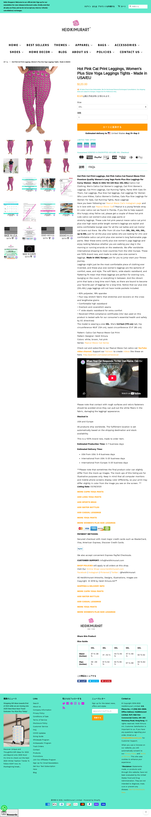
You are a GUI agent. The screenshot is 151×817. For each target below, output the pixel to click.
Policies (104, 52)
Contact (36, 750)
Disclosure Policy (40, 723)
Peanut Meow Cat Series (97, 343)
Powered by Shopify (92, 800)
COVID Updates (39, 733)
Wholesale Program (41, 740)
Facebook (82, 572)
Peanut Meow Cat (104, 206)
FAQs (92, 167)
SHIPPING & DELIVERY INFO (91, 586)
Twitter (114, 572)
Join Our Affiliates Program (44, 760)
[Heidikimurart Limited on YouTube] (83, 704)
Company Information (42, 710)
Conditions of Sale (40, 717)
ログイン (87, 6)
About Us (80, 52)
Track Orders (38, 746)
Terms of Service (40, 720)
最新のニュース (10, 699)
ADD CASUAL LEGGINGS (89, 512)
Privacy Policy (38, 713)
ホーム (6, 62)
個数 (79, 113)
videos (126, 351)
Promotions (38, 756)
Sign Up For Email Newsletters (45, 763)
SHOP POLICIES (85, 565)
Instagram (94, 572)
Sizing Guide (38, 736)
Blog (63, 52)
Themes (61, 45)
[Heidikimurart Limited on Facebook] (67, 704)
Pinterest (104, 572)
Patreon (109, 351)
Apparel (82, 45)
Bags (102, 45)
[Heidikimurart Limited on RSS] (64, 708)
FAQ (34, 730)
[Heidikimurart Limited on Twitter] (64, 704)
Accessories (126, 45)
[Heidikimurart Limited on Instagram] (75, 704)
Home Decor (40, 52)
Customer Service (40, 727)
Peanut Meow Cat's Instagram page (123, 203)
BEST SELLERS (38, 45)
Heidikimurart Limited (73, 800)
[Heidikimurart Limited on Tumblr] (79, 704)
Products (37, 753)
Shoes (15, 52)
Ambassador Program (42, 743)
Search (36, 703)
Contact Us (130, 52)
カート (123, 6)
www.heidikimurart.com (112, 569)
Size (79, 102)
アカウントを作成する (106, 6)
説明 (81, 167)
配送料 (80, 96)
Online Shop (93, 569)
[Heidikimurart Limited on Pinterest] (71, 704)
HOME (14, 45)
